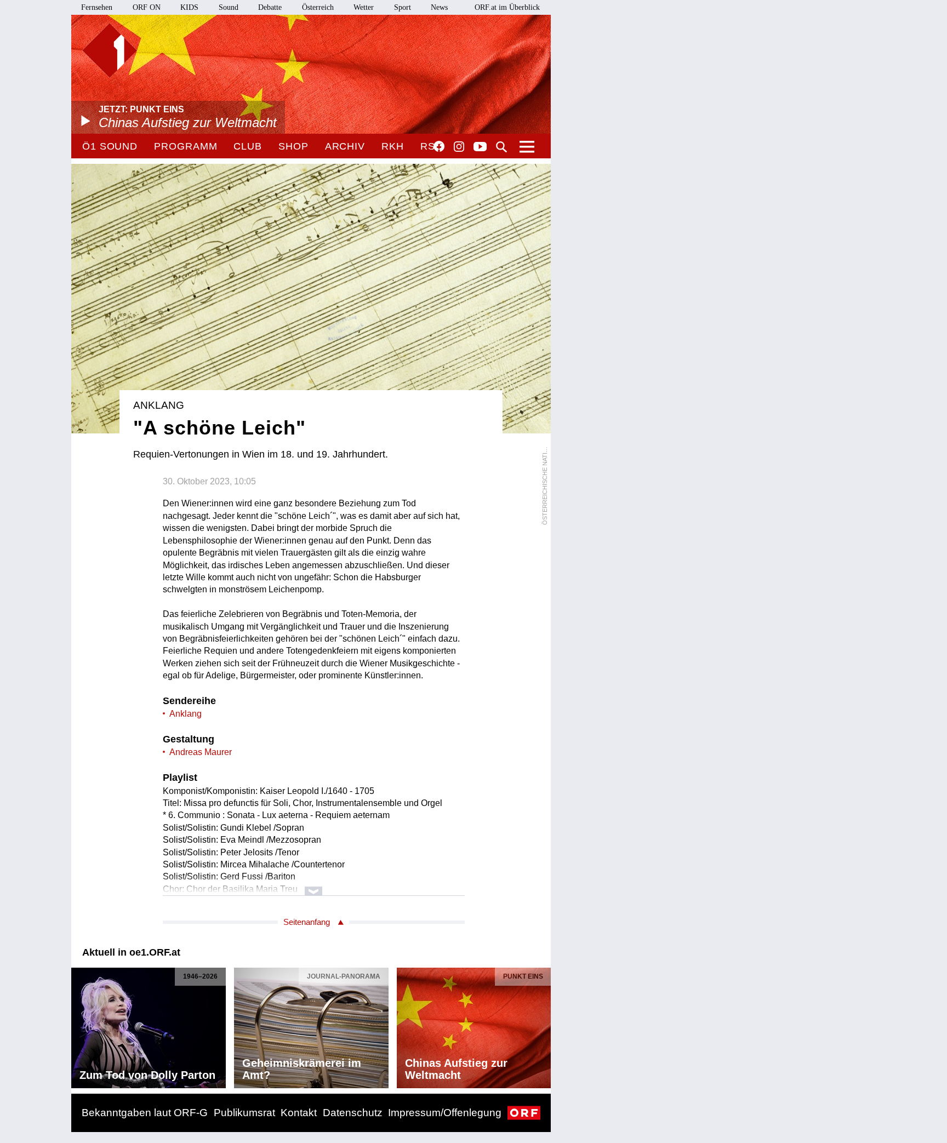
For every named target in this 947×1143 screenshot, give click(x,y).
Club (247, 146)
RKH (392, 146)
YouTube (480, 147)
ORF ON (147, 7)
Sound (228, 7)
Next (542, 1024)
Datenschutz (353, 1112)
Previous (80, 1024)
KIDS (189, 7)
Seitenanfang (306, 922)
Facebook (438, 146)
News (439, 7)
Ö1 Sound (110, 146)
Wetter (363, 7)
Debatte (270, 7)
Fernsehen (96, 7)
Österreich (318, 7)
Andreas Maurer (200, 752)
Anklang (185, 713)
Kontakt (299, 1112)
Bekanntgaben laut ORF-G (145, 1112)
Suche (501, 146)
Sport (402, 7)
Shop (293, 146)
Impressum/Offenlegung (444, 1112)
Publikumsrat (244, 1112)
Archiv (345, 146)
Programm (185, 146)
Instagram (459, 146)
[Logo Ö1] (109, 50)
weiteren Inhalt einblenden (314, 886)
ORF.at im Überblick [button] (507, 7)
